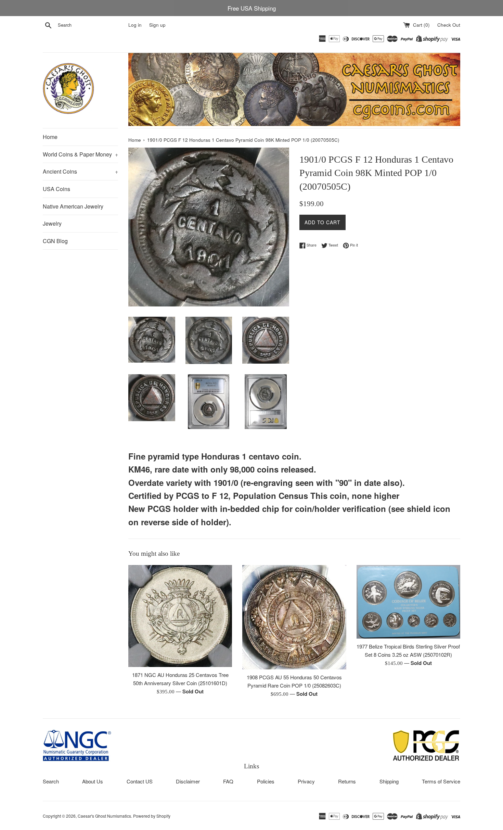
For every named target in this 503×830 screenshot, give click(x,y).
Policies (265, 781)
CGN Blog (55, 241)
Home (50, 137)
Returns (347, 781)
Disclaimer (188, 781)
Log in (135, 25)
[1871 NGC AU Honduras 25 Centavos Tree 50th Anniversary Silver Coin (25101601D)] (180, 616)
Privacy (306, 781)
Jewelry (52, 223)
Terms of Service (441, 781)
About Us (92, 781)
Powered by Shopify (151, 816)
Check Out (448, 25)
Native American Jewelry (73, 206)
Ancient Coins (80, 171)
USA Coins (56, 189)
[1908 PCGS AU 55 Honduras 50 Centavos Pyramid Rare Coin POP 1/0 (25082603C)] (294, 617)
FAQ (228, 781)
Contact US (140, 781)
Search (51, 781)
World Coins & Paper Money (80, 154)
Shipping (389, 781)
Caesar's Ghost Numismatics (104, 816)
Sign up (157, 25)
